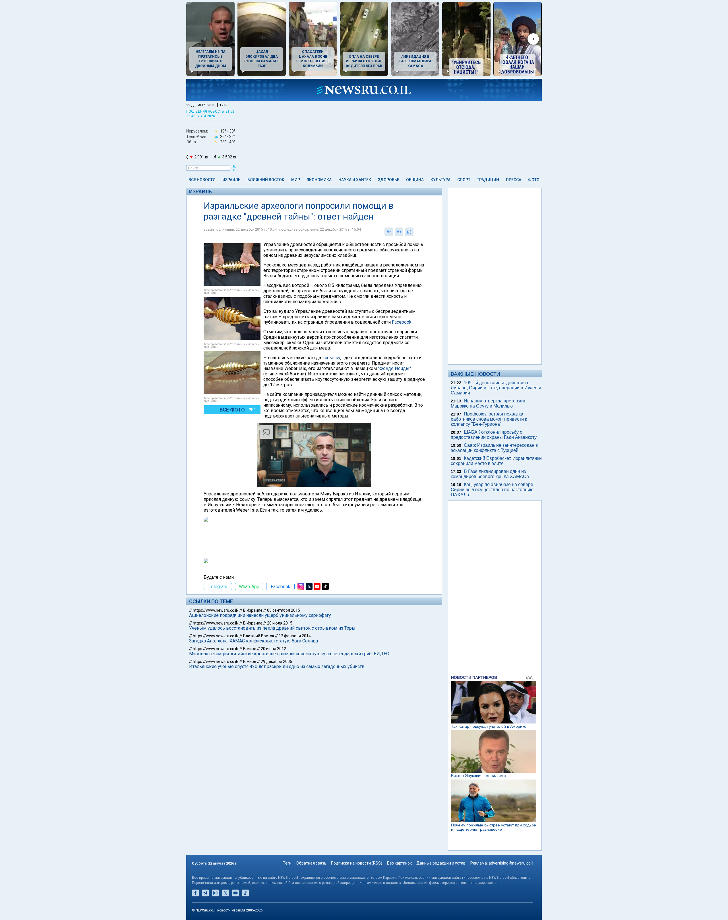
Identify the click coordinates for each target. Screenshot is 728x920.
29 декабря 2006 (276, 661)
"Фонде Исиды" (394, 368)
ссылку (332, 357)
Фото (533, 179)
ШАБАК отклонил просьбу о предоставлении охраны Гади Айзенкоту (494, 435)
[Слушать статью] (415, 232)
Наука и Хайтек (354, 179)
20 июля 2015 (279, 623)
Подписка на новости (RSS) (356, 863)
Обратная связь (311, 863)
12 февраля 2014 (295, 636)
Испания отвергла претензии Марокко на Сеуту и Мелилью (488, 403)
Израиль (231, 179)
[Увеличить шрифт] (399, 232)
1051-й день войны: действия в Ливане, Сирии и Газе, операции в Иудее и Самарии (496, 387)
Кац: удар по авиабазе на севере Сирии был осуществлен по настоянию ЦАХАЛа (492, 489)
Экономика (319, 179)
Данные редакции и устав (441, 863)
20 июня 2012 (273, 648)
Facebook (401, 322)
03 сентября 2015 (283, 610)
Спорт (463, 179)
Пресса (513, 179)
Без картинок (399, 863)
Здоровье (388, 179)
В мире (249, 648)
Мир (295, 179)
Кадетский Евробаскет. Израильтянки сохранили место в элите (496, 461)
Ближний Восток (265, 179)
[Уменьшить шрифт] (388, 232)
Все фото (232, 410)
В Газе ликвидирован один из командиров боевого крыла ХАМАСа (490, 474)
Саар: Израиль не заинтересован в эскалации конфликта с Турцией (494, 448)
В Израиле (252, 610)
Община (415, 179)
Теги (287, 863)
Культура (440, 179)
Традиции (488, 179)
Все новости (202, 179)
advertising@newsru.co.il (511, 863)
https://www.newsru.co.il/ (216, 610)
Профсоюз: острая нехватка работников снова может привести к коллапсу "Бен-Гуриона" (489, 419)
